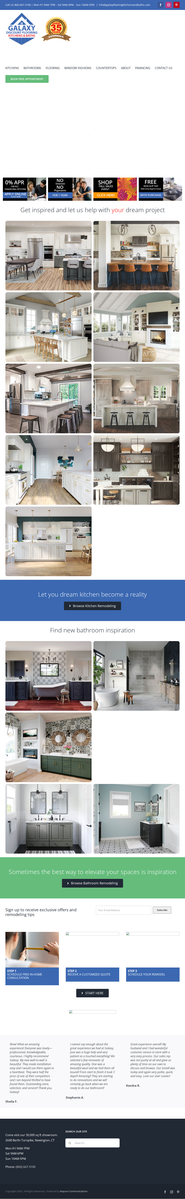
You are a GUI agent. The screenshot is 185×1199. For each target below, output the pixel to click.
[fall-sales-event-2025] (115, 179)
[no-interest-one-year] (70, 179)
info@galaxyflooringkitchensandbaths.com (124, 5)
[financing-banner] (24, 179)
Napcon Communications (73, 1191)
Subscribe (162, 910)
